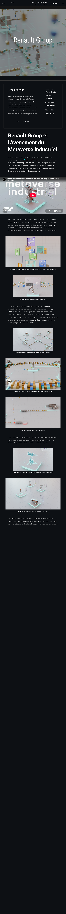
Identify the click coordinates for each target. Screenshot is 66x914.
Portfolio (10, 78)
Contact (54, 3)
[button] (62, 3)
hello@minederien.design (40, 2)
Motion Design (50, 92)
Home (3, 78)
